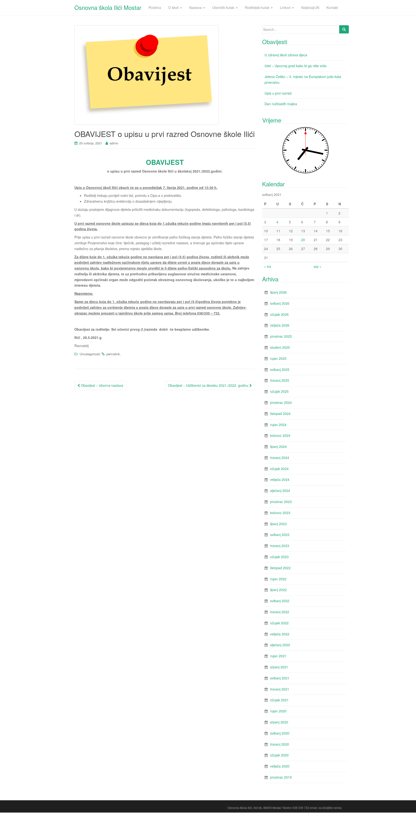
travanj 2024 (279, 457)
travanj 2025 (279, 380)
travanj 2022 (279, 611)
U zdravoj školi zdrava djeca (286, 54)
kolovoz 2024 (280, 435)
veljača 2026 (279, 325)
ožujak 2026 (279, 314)
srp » (317, 266)
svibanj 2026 (279, 303)
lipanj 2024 (278, 446)
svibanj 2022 (279, 600)
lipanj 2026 (278, 292)
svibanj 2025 (279, 369)
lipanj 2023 (278, 523)
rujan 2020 (278, 711)
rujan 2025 (278, 358)
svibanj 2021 (279, 678)
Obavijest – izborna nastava (101, 385)
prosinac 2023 (281, 501)
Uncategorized (90, 354)
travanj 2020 (279, 744)
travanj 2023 (279, 545)
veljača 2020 (279, 766)
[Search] (344, 29)
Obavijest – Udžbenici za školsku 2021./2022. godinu (208, 385)
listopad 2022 (280, 567)
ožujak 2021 (279, 699)
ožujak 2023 (279, 556)
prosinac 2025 (281, 336)
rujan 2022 (278, 578)
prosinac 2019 (281, 777)
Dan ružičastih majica (281, 103)
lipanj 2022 (278, 589)
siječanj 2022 (280, 644)
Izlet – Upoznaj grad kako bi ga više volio (296, 65)
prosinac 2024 (281, 402)
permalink (113, 354)
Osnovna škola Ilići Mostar (107, 7)
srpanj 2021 (279, 667)
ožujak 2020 (279, 755)
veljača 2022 (279, 634)
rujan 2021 (278, 655)
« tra (267, 266)
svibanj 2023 (279, 534)
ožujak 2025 (279, 391)
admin (114, 143)
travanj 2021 (279, 689)
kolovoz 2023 (280, 512)
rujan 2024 (278, 424)
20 (303, 239)
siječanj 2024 (280, 490)
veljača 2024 (279, 479)
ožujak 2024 (279, 468)
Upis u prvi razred (278, 93)
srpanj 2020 (279, 722)
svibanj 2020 (279, 733)
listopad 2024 (280, 413)
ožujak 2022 (279, 622)
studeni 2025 (280, 347)
